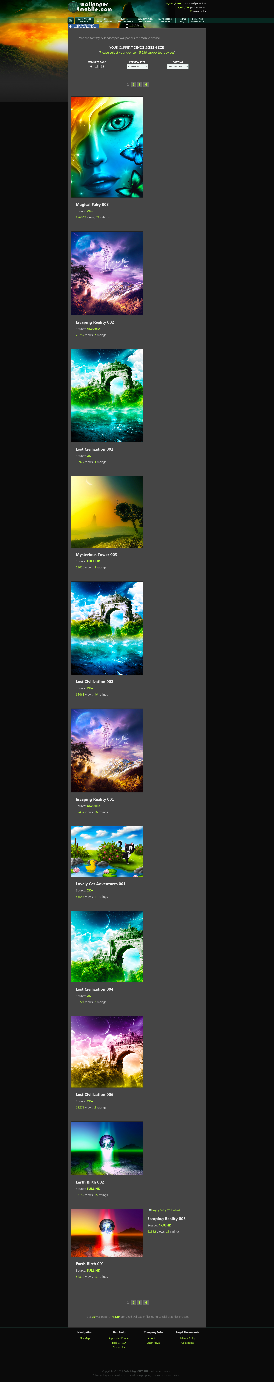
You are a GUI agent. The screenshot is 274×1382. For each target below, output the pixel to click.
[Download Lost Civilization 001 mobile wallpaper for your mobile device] (107, 441)
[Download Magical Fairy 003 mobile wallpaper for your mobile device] (107, 197)
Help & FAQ (119, 1343)
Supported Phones (119, 1338)
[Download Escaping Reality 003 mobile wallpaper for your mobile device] (164, 1210)
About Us (153, 1338)
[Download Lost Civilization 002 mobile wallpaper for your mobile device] (107, 674)
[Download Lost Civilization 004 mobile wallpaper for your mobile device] (107, 981)
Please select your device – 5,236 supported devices (137, 52)
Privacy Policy (187, 1338)
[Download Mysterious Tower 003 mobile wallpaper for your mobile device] (107, 547)
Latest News (153, 1343)
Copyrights (187, 1343)
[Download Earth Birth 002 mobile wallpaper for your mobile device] (107, 1174)
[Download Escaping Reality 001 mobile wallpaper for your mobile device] (107, 791)
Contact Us (119, 1347)
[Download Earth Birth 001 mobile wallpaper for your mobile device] (107, 1256)
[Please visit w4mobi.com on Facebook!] (83, 27)
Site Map (85, 1338)
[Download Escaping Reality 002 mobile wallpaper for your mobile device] (107, 314)
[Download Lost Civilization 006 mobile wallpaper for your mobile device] (107, 1087)
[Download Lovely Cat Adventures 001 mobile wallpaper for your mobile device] (107, 876)
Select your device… (136, 26)
